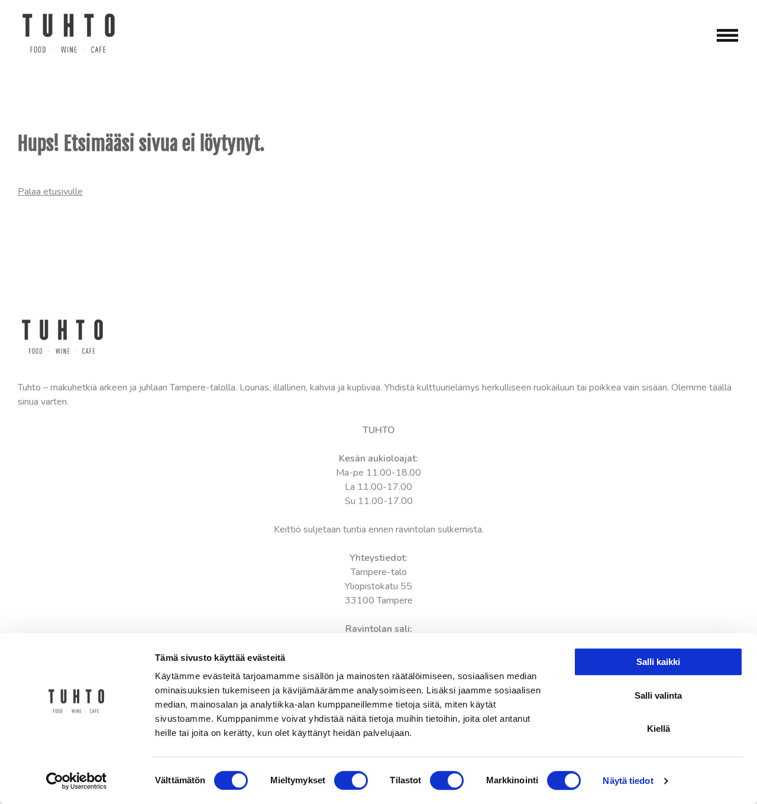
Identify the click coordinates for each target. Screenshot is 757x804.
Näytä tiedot (628, 781)
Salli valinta (658, 695)
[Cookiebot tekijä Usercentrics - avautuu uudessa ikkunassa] (76, 781)
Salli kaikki (658, 662)
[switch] (351, 780)
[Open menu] (727, 35)
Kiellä (658, 729)
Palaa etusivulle (50, 191)
